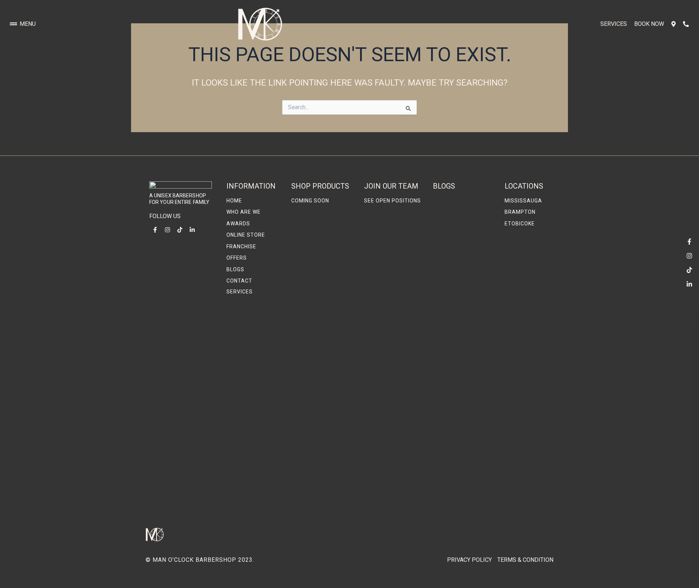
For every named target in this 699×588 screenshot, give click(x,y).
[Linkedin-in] (689, 284)
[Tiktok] (689, 270)
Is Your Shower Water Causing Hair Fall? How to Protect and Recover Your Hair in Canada (463, 399)
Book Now (649, 23)
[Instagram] (689, 255)
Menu (28, 23)
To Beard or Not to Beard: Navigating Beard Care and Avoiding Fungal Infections (459, 493)
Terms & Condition (525, 559)
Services (613, 23)
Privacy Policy (469, 559)
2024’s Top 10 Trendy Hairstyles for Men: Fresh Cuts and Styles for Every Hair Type (463, 319)
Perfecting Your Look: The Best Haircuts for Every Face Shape (462, 250)
